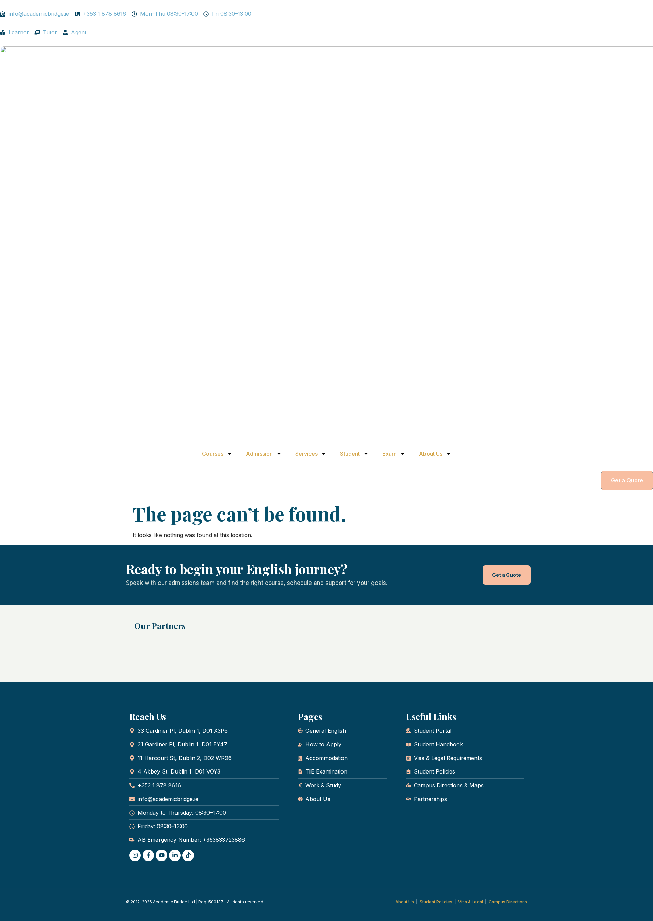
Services (306, 453)
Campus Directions (508, 901)
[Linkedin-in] (175, 855)
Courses (212, 453)
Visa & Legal (470, 901)
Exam (389, 453)
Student (350, 453)
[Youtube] (161, 855)
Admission (259, 453)
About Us (430, 453)
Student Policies (436, 901)
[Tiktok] (188, 855)
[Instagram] (135, 855)
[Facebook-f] (148, 855)
